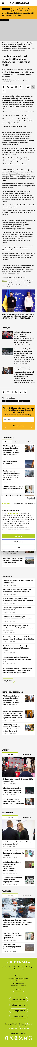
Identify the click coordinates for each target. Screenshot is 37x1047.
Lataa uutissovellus (18, 999)
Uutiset (4, 457)
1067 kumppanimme (13, 513)
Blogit (31, 967)
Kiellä (18, 547)
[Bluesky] (26, 1039)
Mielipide (5, 846)
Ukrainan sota (4, 19)
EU (3, 401)
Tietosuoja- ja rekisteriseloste (18, 1028)
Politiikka (8, 401)
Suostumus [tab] (6, 503)
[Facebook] (7, 1039)
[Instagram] (16, 1039)
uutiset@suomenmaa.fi (18, 980)
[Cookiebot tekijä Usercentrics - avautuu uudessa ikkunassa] (26, 498)
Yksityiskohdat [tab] (18, 503)
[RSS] (21, 1039)
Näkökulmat (22, 967)
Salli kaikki (18, 536)
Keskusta (12, 967)
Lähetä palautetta (18, 1011)
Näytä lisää (8, 681)
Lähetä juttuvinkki (18, 1005)
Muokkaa (17, 542)
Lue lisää (18, 15)
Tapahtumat (18, 969)
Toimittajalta (6, 9)
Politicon (4, 281)
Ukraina (15, 401)
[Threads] (30, 1039)
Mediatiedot (18, 1016)
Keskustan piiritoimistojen (21, 1025)
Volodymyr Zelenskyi (24, 401)
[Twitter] (11, 1039)
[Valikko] (3, 2)
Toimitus (18, 989)
